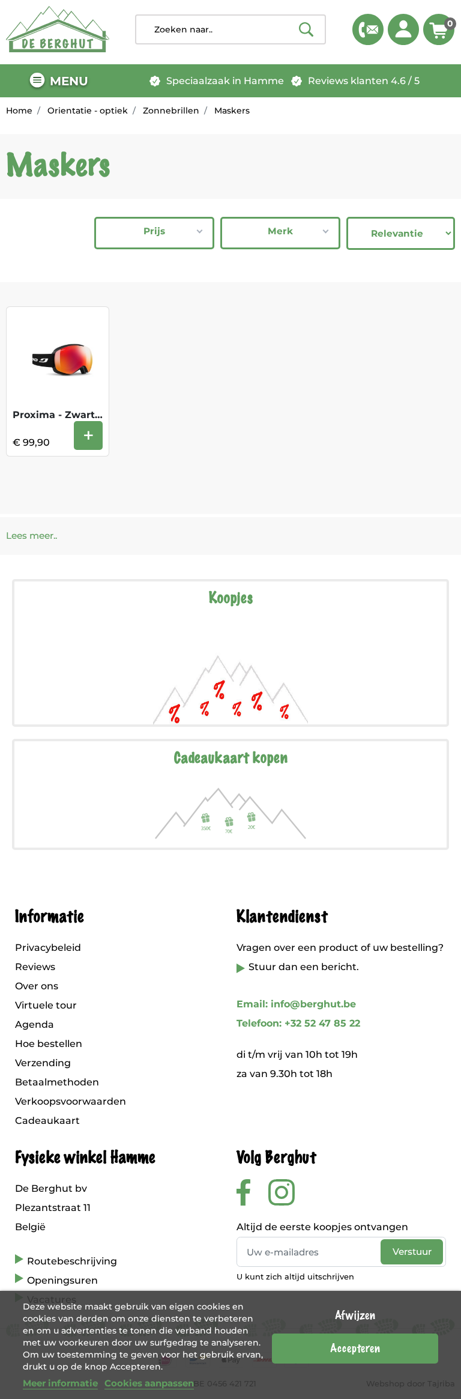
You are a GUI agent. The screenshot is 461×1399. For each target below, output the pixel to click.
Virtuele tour (46, 1005)
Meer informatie (60, 1383)
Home (19, 110)
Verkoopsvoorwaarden (70, 1101)
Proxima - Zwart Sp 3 (66, 414)
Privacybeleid (48, 947)
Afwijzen (355, 1315)
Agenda (34, 1024)
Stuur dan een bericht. (304, 967)
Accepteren (355, 1349)
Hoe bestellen (48, 1043)
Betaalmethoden (57, 1082)
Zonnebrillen (171, 110)
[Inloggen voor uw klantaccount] (403, 29)
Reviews (35, 967)
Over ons (36, 986)
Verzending (43, 1063)
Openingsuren (62, 1280)
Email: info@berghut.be (296, 1004)
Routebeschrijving (72, 1261)
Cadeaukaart (47, 1120)
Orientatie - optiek (87, 110)
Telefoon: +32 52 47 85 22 (298, 1023)
